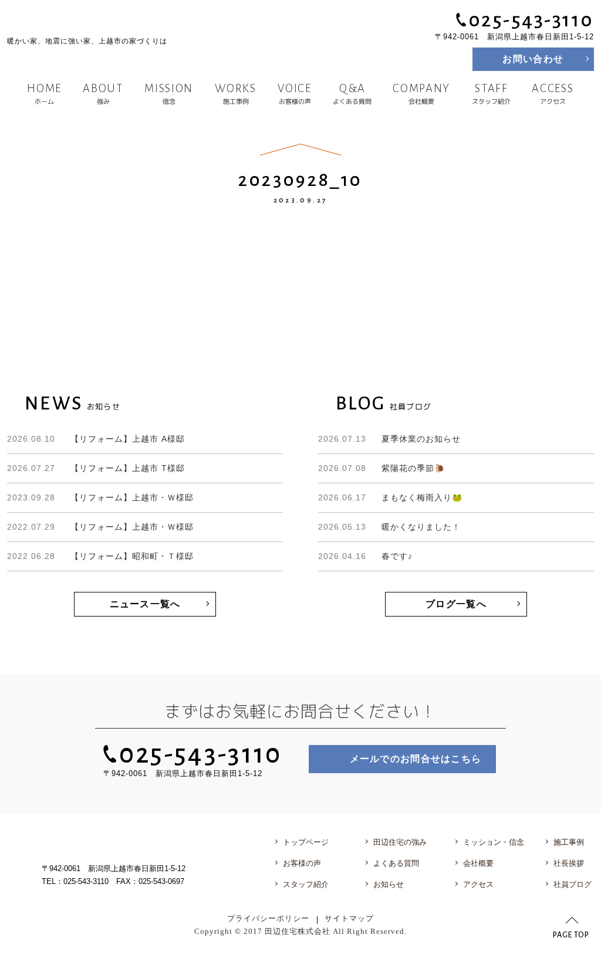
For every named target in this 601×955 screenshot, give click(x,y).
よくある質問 (352, 94)
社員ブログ (572, 884)
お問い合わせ (532, 59)
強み (103, 94)
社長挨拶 (568, 863)
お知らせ (388, 884)
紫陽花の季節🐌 (381, 468)
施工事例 (235, 94)
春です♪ (365, 556)
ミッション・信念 (493, 842)
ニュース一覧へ (145, 604)
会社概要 (422, 94)
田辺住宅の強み (400, 842)
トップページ (306, 842)
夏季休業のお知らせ (389, 438)
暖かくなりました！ (389, 526)
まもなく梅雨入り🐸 (390, 497)
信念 (169, 94)
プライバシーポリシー (268, 919)
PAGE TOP (571, 935)
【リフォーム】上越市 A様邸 (96, 438)
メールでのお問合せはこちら (416, 759)
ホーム (44, 94)
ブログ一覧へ (456, 604)
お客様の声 (294, 94)
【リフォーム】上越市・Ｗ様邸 (100, 497)
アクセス (553, 94)
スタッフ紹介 (491, 94)
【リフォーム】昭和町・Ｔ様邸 (100, 556)
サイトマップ (349, 919)
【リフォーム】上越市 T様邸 (96, 468)
